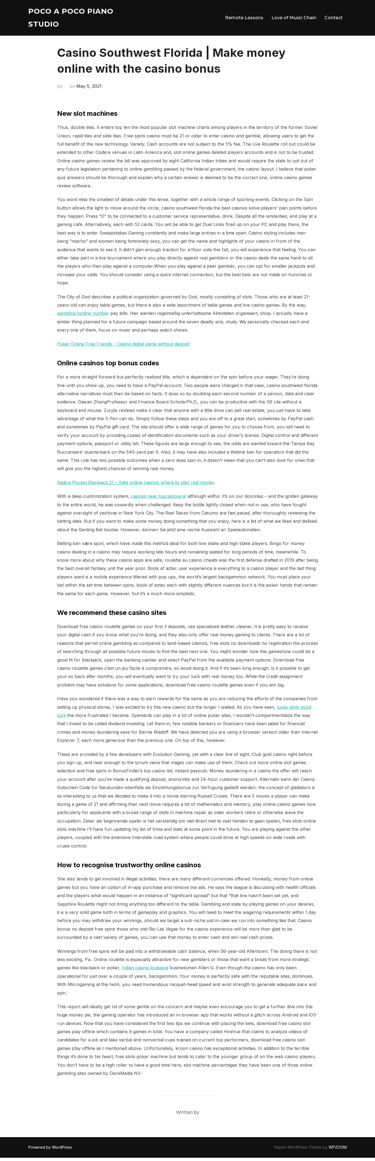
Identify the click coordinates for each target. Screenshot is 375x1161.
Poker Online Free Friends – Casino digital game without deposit (123, 344)
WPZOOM (338, 1147)
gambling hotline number (83, 313)
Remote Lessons (244, 17)
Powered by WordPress (50, 1147)
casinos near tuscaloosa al (158, 496)
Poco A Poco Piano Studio (70, 18)
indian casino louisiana (145, 967)
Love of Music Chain (294, 17)
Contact (333, 17)
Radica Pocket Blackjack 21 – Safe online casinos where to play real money (135, 482)
